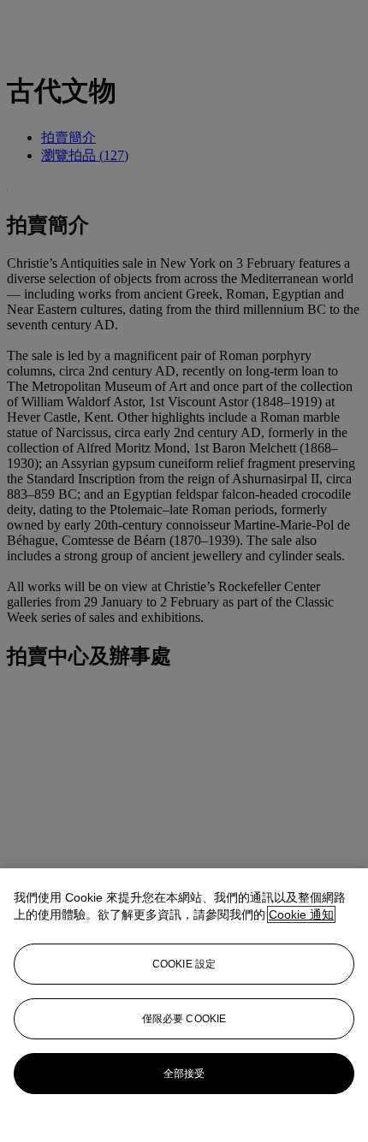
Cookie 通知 (301, 914)
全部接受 (184, 1074)
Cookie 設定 (184, 964)
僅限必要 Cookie (184, 1019)
